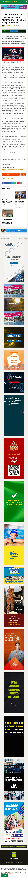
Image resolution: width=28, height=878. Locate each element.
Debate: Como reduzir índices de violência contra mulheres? (7, 201)
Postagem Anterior (5, 238)
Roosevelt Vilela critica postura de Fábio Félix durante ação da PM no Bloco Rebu (20, 202)
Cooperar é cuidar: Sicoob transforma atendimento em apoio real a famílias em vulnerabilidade (7, 220)
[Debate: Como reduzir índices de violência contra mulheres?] (7, 195)
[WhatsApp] (15, 183)
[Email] (20, 183)
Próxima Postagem (22, 238)
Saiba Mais (10, 873)
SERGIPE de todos (13, 12)
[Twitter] (12, 183)
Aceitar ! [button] (4, 875)
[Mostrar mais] (23, 183)
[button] (1, 2)
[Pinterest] (18, 183)
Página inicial (5, 12)
